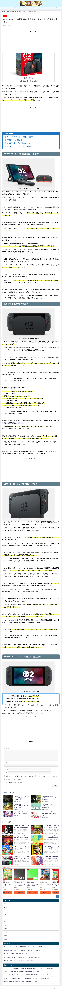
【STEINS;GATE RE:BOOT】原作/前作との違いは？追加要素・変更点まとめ (22, 957)
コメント (7, 748)
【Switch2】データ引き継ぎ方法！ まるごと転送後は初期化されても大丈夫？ (22, 978)
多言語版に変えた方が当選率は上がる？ (18, 143)
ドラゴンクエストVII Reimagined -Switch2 (45, 886)
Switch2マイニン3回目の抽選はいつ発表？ (19, 137)
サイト (6, 773)
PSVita (5, 918)
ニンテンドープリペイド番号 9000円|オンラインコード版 (19, 886)
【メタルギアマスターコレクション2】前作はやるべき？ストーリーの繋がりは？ (23, 950)
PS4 (34, 7)
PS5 (15, 7)
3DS (5, 903)
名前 (5, 762)
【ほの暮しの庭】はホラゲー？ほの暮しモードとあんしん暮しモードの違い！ (22, 960)
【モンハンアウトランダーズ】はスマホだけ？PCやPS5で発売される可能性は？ (22, 974)
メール (6, 769)
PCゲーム (44, 7)
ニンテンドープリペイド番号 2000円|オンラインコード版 (32, 886)
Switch (24, 7)
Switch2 (5, 7)
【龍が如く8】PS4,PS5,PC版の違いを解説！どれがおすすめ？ (18, 981)
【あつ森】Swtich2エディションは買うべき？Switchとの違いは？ (19, 971)
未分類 (5, 939)
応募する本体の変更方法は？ (15, 140)
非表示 (11, 133)
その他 (5, 932)
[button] (58, 881)
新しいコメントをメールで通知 (14, 779)
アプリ (5, 935)
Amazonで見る (7, 892)
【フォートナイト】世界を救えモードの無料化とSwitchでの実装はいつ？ (21, 968)
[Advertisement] (31, 41)
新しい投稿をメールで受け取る (14, 782)
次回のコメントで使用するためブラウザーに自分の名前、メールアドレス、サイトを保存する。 (32, 776)
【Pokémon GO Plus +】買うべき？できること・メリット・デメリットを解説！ (23, 946)
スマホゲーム (55, 7)
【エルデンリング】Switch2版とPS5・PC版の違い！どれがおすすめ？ (20, 953)
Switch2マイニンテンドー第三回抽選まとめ (19, 146)
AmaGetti (7, 882)
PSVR (5, 921)
